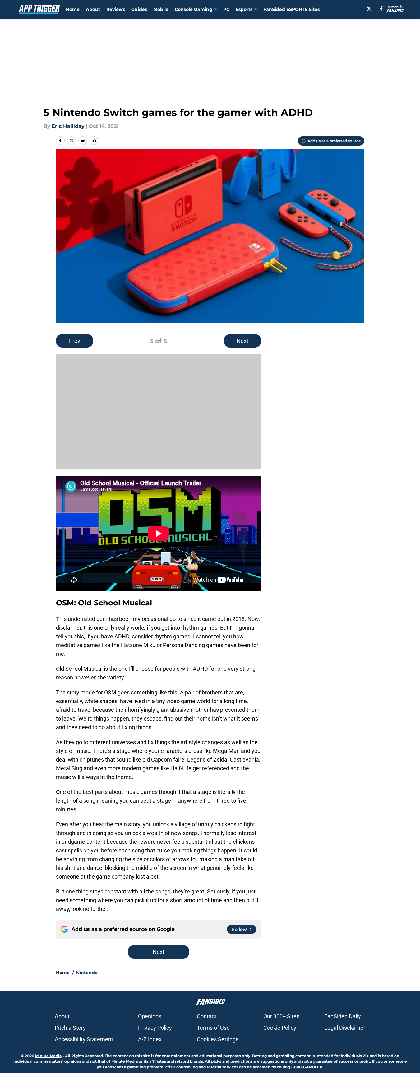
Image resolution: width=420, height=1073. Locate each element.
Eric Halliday (68, 126)
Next (242, 341)
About (93, 9)
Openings (149, 1016)
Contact (206, 1016)
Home (73, 9)
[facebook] (381, 8)
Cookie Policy (279, 1027)
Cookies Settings (217, 1039)
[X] (369, 8)
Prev (74, 341)
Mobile (160, 9)
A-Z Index (150, 1039)
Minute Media (48, 1055)
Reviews (115, 9)
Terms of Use (213, 1027)
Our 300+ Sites (281, 1016)
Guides (139, 9)
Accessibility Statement (84, 1039)
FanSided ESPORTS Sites (291, 9)
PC (226, 9)
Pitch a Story (70, 1027)
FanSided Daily (342, 1016)
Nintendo (87, 972)
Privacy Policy (155, 1027)
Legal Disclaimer (344, 1027)
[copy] (94, 140)
